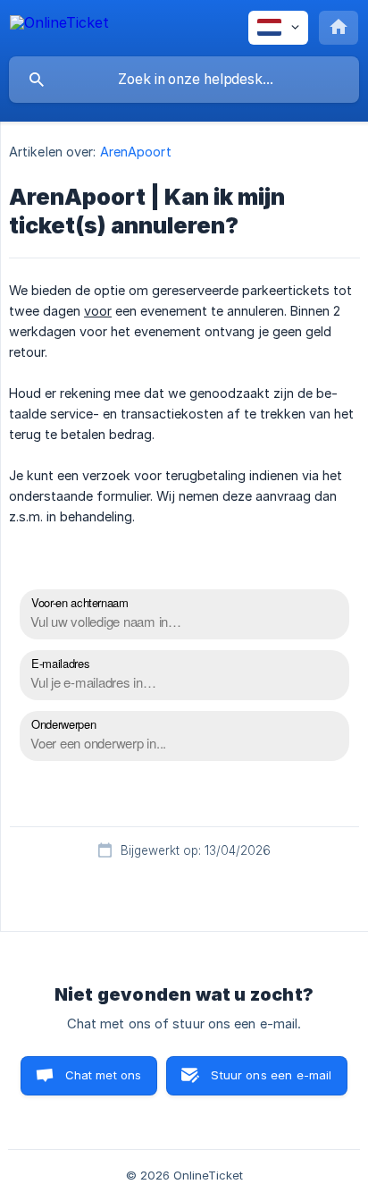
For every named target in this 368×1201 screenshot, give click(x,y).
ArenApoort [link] (135, 151)
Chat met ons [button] (103, 1075)
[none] (59, 25)
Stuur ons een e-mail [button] (271, 1075)
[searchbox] (184, 79)
